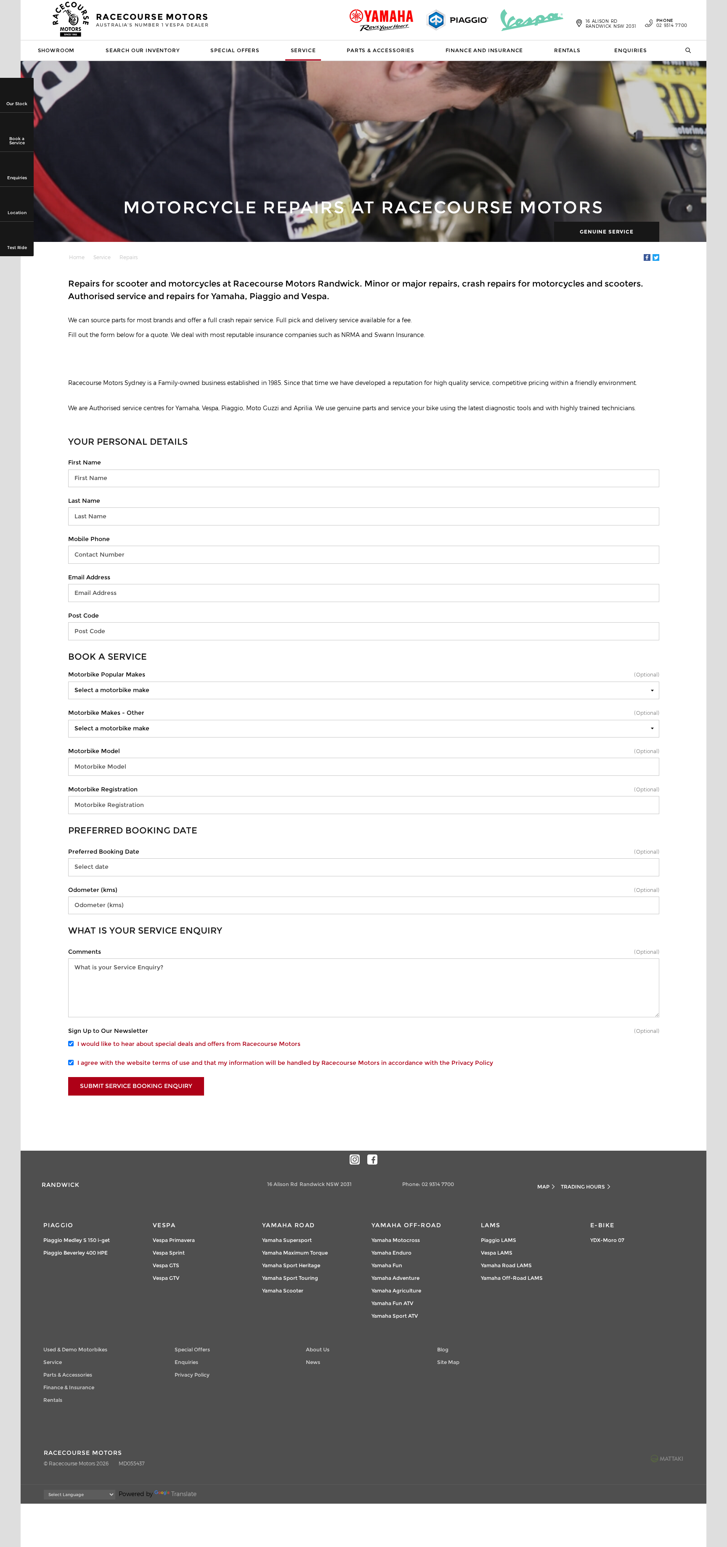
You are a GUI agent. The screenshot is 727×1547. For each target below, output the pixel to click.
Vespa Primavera (174, 1240)
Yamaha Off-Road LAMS (512, 1278)
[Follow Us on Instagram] (355, 1159)
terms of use (171, 1063)
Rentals (567, 50)
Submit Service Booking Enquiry (136, 1086)
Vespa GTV (166, 1278)
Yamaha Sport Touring (290, 1278)
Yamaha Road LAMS (506, 1265)
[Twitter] (656, 257)
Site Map (448, 1362)
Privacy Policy (472, 1063)
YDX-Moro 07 (607, 1240)
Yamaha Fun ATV (392, 1303)
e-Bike (602, 1225)
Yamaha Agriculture (396, 1290)
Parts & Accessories (380, 50)
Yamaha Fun (386, 1265)
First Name (84, 462)
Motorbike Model (94, 751)
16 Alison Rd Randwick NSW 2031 (611, 24)
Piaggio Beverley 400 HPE (75, 1253)
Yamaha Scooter (282, 1290)
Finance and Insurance (484, 50)
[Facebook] (647, 257)
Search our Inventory (143, 50)
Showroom (56, 50)
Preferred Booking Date (103, 851)
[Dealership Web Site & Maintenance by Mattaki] (666, 1458)
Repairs (128, 257)
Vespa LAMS (496, 1253)
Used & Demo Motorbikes (75, 1349)
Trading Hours (583, 1186)
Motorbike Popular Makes (106, 674)
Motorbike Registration (103, 789)
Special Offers (235, 50)
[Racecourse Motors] (71, 20)
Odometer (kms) (92, 890)
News (313, 1362)
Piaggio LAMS (498, 1240)
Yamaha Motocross (395, 1240)
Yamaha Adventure (395, 1278)
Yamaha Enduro (391, 1253)
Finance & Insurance (68, 1387)
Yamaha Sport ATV (394, 1316)
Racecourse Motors (152, 20)
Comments (84, 951)
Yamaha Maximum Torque (295, 1253)
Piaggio (58, 1225)
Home (77, 257)
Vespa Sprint (169, 1253)
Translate (183, 1493)
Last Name (84, 500)
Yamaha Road (288, 1225)
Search (685, 50)
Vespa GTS (166, 1265)
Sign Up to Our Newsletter (108, 1031)
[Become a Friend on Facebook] (372, 1159)
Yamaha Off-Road (406, 1225)
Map (543, 1186)
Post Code (83, 615)
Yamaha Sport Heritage (291, 1265)
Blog (442, 1349)
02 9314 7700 (671, 23)
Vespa (164, 1225)
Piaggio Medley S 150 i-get (76, 1240)
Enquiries (630, 50)
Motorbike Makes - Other (106, 712)
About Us (317, 1349)
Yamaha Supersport (287, 1240)
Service (303, 50)
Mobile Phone (89, 539)
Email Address (89, 577)
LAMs (491, 1225)
